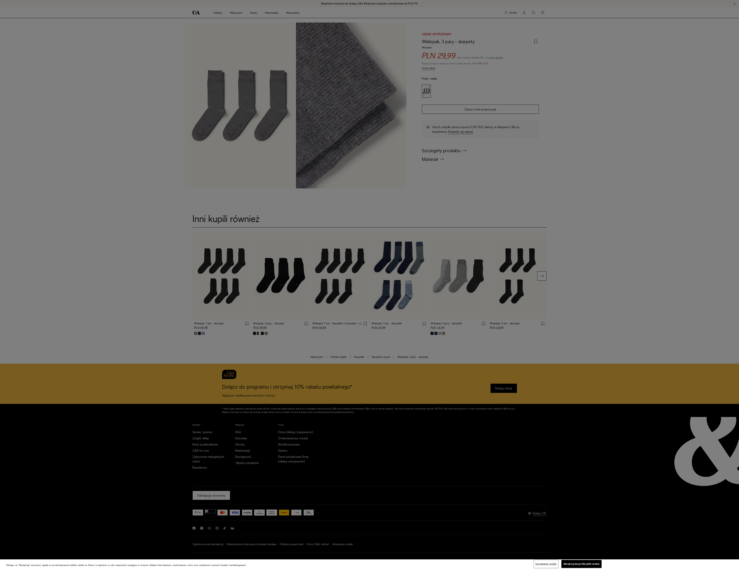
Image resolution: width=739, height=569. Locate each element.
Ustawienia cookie (546, 563)
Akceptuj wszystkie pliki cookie (581, 563)
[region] (369, 564)
